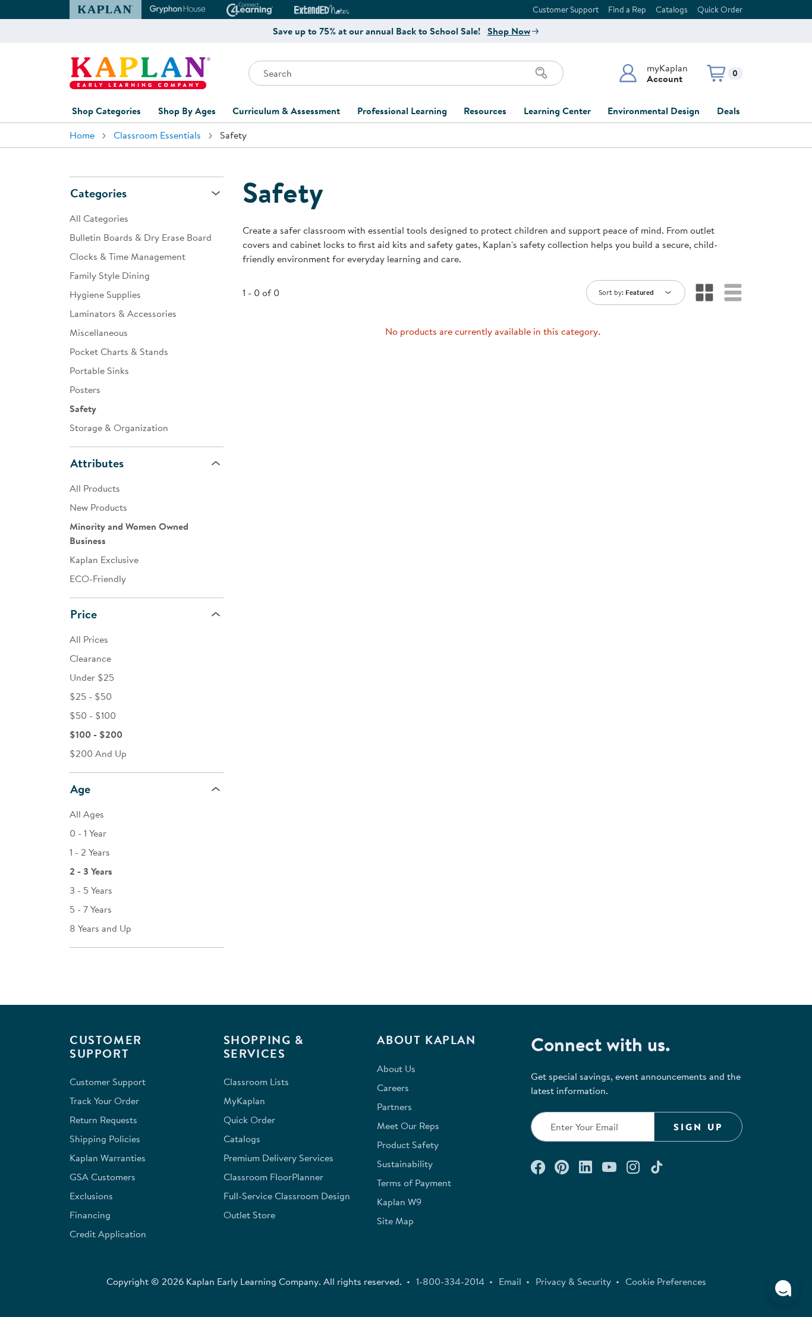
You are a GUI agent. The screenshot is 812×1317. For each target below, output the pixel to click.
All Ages (87, 814)
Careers (393, 1087)
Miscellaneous (99, 332)
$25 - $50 (91, 696)
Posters (85, 389)
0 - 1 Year (88, 833)
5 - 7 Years (91, 909)
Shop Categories (106, 110)
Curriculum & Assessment (286, 110)
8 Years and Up (100, 928)
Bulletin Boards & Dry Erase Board (141, 237)
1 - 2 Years (90, 852)
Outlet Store (249, 1214)
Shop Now (508, 30)
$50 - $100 (93, 715)
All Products (95, 488)
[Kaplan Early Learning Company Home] (140, 73)
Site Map (395, 1220)
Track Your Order (104, 1100)
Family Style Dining (110, 275)
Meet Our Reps (408, 1125)
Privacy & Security (573, 1281)
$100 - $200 (96, 734)
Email (510, 1281)
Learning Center (557, 110)
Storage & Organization (119, 427)
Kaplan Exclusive (104, 559)
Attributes (97, 463)
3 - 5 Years (91, 890)
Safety (83, 408)
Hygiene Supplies (105, 294)
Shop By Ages (187, 110)
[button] (653, 73)
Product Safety (408, 1144)
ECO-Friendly (98, 578)
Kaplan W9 (399, 1201)
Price (83, 614)
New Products (98, 507)
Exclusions (91, 1195)
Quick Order (719, 9)
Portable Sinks (99, 370)
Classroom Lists (256, 1081)
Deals (728, 110)
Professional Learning (402, 110)
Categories (98, 193)
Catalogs (672, 9)
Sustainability (405, 1163)
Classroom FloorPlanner (273, 1176)
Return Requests (103, 1119)
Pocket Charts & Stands (119, 351)
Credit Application (108, 1233)
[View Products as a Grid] (704, 292)
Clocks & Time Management (127, 256)
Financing (90, 1214)
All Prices (89, 639)
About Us (396, 1068)
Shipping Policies (105, 1138)
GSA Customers (103, 1176)
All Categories (99, 218)
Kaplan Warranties (108, 1157)
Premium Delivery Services (278, 1157)
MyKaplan (244, 1100)
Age (80, 789)
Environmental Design (654, 110)
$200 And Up (98, 753)
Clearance (90, 658)
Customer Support (566, 9)
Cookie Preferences (665, 1281)
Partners (394, 1106)
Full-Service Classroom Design (287, 1195)
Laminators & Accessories (123, 313)
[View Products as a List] (732, 292)
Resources (485, 110)
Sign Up (698, 1126)
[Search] (542, 73)
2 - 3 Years (91, 871)
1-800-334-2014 (450, 1281)
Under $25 (92, 677)
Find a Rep (627, 9)
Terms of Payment (414, 1182)
